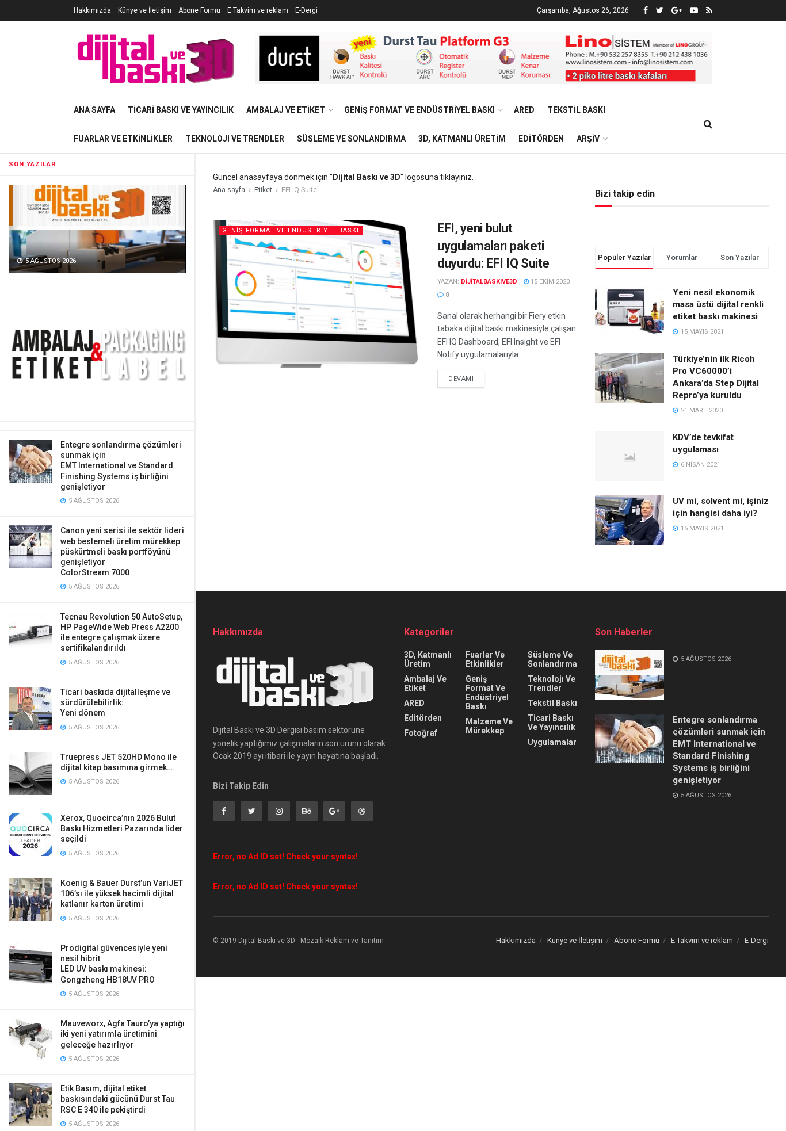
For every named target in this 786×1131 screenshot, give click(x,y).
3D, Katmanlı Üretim (462, 138)
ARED (524, 109)
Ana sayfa (229, 190)
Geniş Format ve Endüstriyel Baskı (419, 109)
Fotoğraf (420, 733)
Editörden (541, 138)
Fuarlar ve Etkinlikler (123, 138)
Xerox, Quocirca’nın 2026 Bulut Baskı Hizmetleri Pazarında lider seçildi (121, 828)
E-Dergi (306, 10)
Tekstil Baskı (576, 109)
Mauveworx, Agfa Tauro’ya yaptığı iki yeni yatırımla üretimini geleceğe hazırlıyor (122, 1034)
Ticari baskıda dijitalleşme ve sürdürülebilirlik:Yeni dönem (115, 702)
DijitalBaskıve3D (489, 281)
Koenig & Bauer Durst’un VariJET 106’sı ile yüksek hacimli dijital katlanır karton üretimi (121, 893)
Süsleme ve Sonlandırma (351, 138)
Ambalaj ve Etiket (285, 109)
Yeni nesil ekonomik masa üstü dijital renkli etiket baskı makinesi (718, 304)
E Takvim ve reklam (257, 10)
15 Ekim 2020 (549, 281)
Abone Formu (199, 10)
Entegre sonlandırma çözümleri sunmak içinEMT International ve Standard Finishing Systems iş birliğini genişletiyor (120, 465)
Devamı (461, 379)
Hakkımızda (92, 10)
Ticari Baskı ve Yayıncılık (181, 109)
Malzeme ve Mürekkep (489, 726)
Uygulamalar (552, 742)
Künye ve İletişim (144, 10)
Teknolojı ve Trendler (234, 138)
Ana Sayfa (94, 109)
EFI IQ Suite (299, 190)
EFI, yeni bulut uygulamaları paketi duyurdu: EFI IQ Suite (493, 246)
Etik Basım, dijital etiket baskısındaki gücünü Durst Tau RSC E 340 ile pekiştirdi (117, 1099)
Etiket (263, 190)
